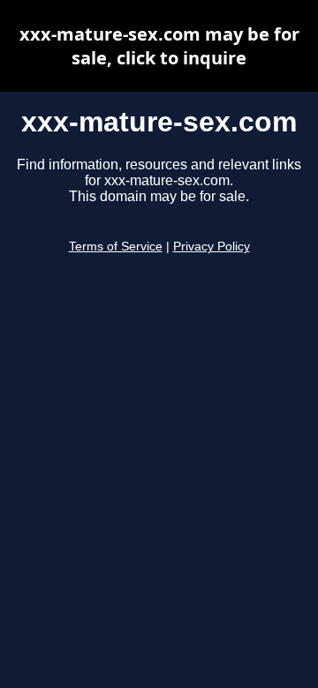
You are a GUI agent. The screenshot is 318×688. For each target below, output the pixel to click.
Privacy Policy (211, 246)
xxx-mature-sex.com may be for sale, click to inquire (159, 46)
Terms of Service (116, 246)
